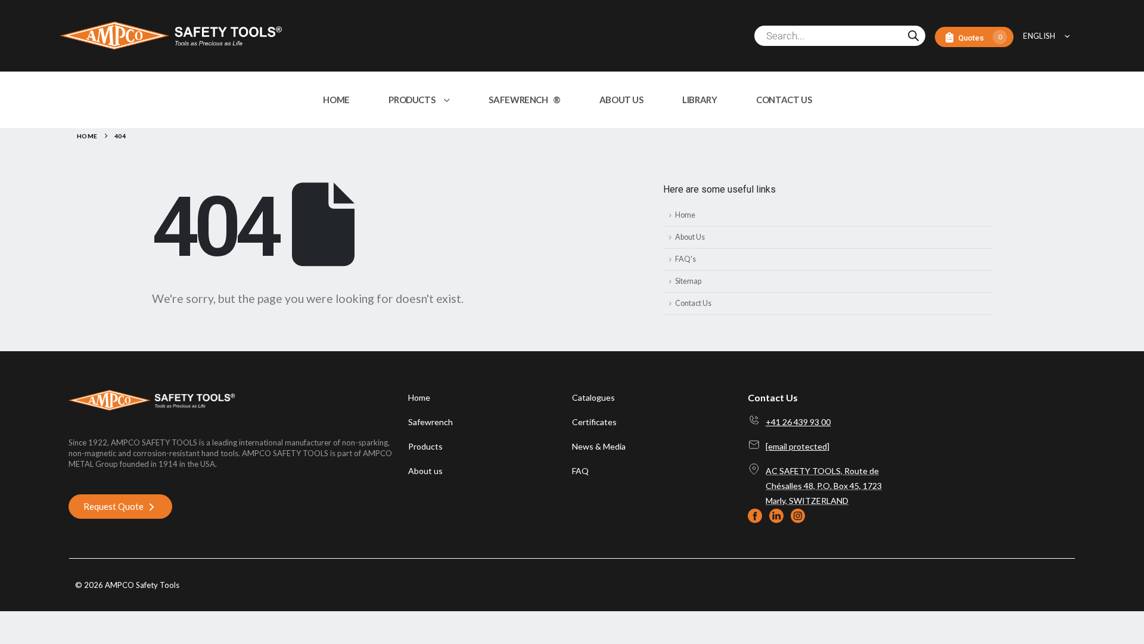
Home (685, 214)
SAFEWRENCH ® (524, 99)
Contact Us (693, 303)
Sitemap (688, 281)
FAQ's (685, 259)
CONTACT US (784, 99)
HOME (336, 99)
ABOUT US (621, 99)
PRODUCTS (411, 99)
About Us (690, 237)
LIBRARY (699, 99)
